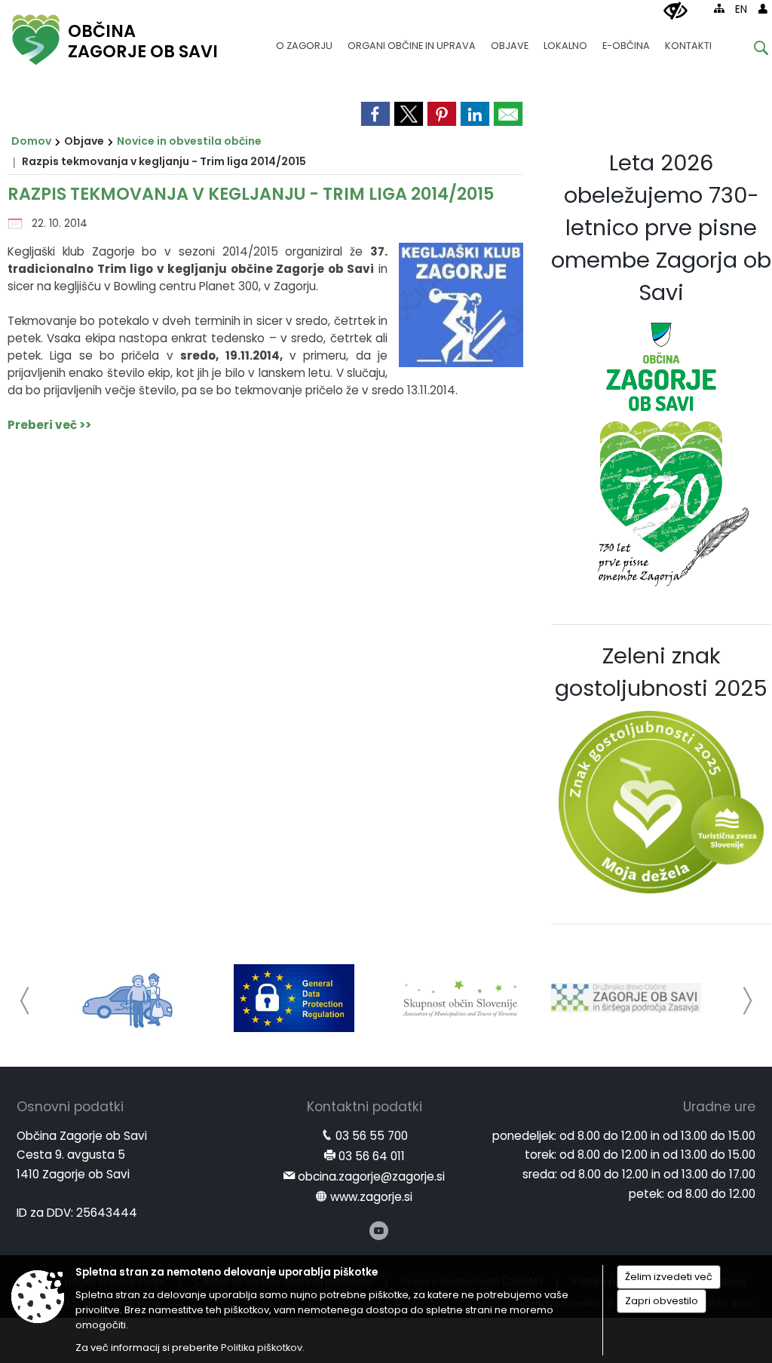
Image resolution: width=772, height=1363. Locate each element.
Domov (31, 141)
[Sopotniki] (128, 998)
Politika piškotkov (261, 1347)
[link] (375, 114)
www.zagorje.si (371, 1197)
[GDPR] (294, 998)
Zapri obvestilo (661, 1301)
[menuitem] (304, 38)
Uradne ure (719, 1107)
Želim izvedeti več (668, 1277)
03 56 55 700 (371, 1136)
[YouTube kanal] (378, 1230)
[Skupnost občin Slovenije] (460, 998)
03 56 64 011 (372, 1156)
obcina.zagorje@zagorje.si (371, 1176)
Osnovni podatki (70, 1107)
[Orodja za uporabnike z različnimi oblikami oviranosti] (675, 11)
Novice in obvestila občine (189, 141)
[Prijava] (763, 8)
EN (741, 9)
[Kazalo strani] (719, 8)
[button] (25, 1001)
